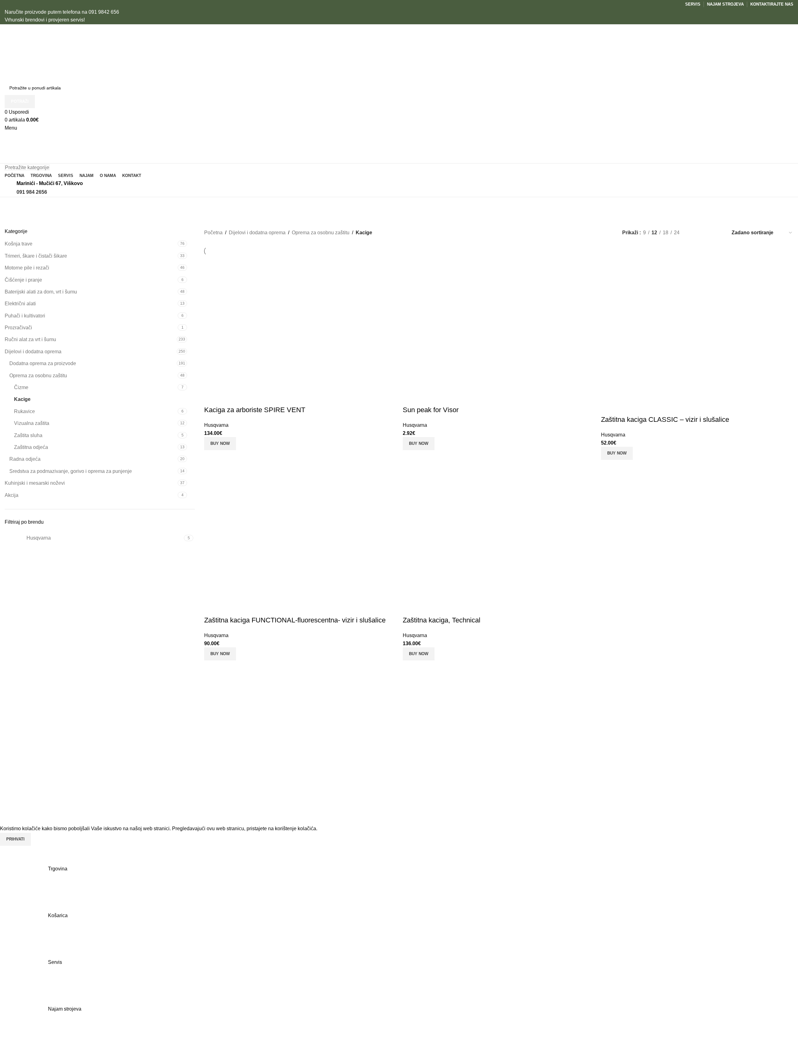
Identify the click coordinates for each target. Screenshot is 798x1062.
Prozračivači (18, 327)
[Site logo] (33, 52)
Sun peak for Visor (431, 410)
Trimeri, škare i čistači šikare (36, 256)
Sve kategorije (419, 803)
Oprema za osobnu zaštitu (38, 375)
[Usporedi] (212, 397)
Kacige (22, 399)
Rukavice (24, 411)
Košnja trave (18, 243)
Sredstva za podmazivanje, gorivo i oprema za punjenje (70, 471)
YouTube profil (686, 756)
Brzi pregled (229, 397)
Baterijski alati (419, 791)
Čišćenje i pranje (23, 280)
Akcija (11, 495)
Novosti (545, 779)
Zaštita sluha (28, 435)
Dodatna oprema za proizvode (42, 363)
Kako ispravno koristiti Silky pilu (263, 801)
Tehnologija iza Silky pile (255, 773)
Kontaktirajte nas (555, 767)
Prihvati (15, 839)
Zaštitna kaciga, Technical (441, 620)
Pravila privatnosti (556, 756)
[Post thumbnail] (213, 750)
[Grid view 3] (706, 232)
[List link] (100, 771)
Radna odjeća (25, 459)
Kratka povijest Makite (252, 744)
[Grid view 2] (694, 232)
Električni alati (20, 303)
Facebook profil (687, 744)
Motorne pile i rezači (27, 267)
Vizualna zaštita (31, 423)
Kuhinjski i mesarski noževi (35, 483)
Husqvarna (216, 425)
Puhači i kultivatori (25, 315)
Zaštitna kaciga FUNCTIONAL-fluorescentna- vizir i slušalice (295, 620)
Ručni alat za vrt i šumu (30, 339)
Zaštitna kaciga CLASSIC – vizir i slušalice (665, 419)
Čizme (21, 387)
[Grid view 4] (718, 232)
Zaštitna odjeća (31, 447)
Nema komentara (278, 754)
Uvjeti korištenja (554, 744)
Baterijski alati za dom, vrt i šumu (41, 291)
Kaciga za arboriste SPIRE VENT (254, 410)
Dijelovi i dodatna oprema (33, 351)
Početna (213, 232)
